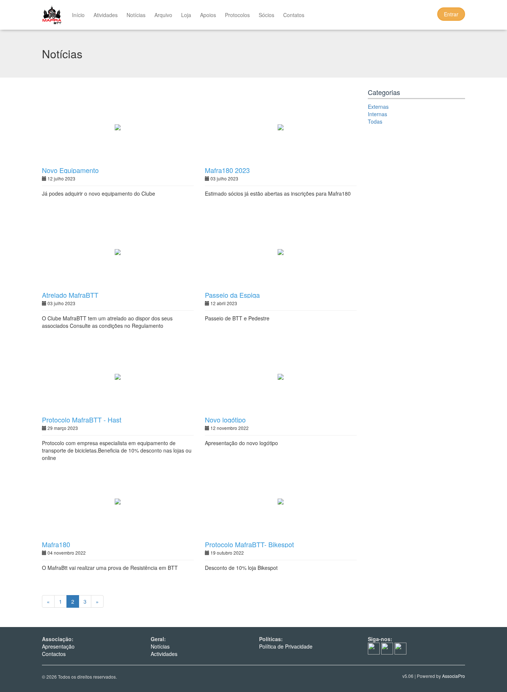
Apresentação (58, 646)
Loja (186, 15)
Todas (375, 121)
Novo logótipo (225, 419)
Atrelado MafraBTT (70, 295)
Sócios (266, 15)
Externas (378, 106)
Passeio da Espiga (232, 295)
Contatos (293, 15)
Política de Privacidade (286, 646)
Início (78, 15)
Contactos (54, 653)
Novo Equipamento (70, 170)
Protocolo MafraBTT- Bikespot (249, 544)
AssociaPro (453, 676)
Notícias (136, 15)
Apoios (208, 15)
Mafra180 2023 (227, 170)
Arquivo (163, 15)
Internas (377, 114)
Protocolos (237, 15)
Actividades (164, 653)
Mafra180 (56, 544)
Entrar (451, 14)
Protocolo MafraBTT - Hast (81, 419)
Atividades (106, 15)
